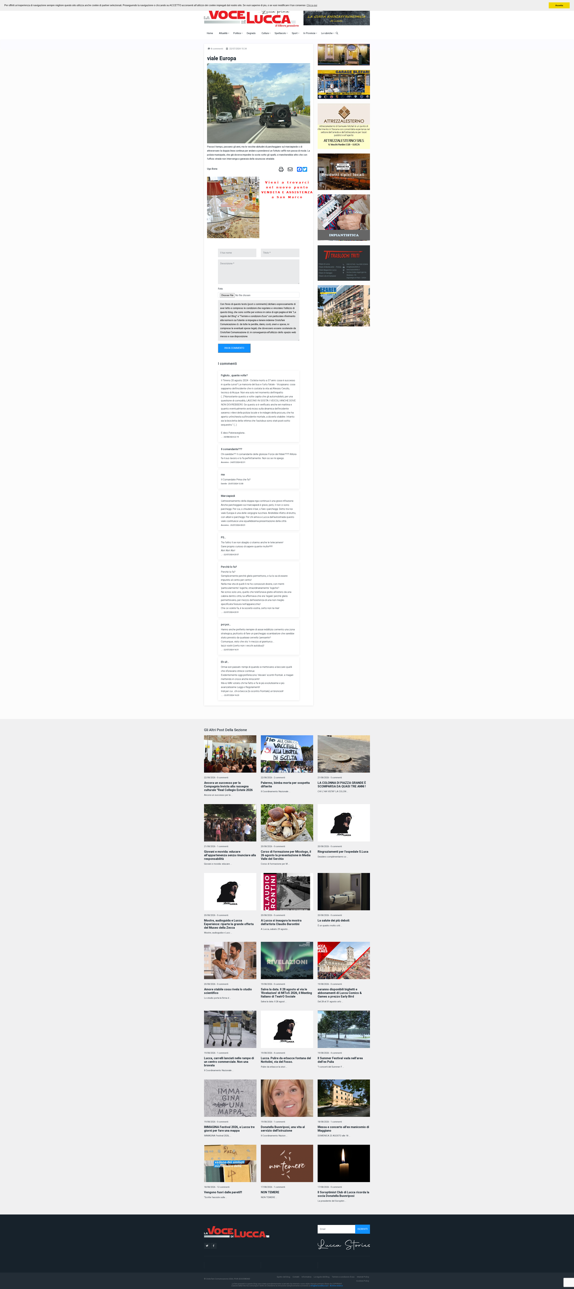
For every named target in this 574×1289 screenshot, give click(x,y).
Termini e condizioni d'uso (343, 1276)
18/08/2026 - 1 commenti (330, 1121)
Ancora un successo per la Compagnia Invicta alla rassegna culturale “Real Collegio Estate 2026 (228, 786)
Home (210, 33)
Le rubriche (327, 33)
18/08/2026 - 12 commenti (216, 1187)
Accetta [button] (559, 5)
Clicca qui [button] (312, 5)
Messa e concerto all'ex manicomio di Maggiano (343, 1129)
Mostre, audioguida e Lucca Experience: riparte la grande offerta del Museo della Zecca (229, 924)
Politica (237, 33)
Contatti (296, 1276)
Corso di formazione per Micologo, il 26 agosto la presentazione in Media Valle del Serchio (286, 855)
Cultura (265, 33)
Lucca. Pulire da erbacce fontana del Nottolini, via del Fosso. (286, 1060)
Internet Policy (363, 1276)
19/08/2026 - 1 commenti (216, 1053)
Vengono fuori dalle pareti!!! (223, 1192)
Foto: (220, 289)
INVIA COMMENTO (234, 348)
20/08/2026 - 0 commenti (273, 846)
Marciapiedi (228, 496)
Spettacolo (281, 33)
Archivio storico (336, 1285)
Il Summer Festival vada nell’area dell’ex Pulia (340, 1060)
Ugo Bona (212, 169)
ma (223, 475)
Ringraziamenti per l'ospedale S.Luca (343, 852)
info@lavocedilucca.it (319, 1285)
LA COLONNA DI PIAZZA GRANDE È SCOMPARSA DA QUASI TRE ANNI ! (342, 785)
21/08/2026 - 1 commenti (216, 846)
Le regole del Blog (321, 1276)
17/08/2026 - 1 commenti (273, 1187)
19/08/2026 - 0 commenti (273, 984)
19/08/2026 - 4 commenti (273, 1053)
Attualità (223, 33)
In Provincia (309, 33)
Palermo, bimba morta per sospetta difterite (285, 785)
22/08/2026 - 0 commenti (216, 777)
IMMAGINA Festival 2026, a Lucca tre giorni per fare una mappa (229, 1129)
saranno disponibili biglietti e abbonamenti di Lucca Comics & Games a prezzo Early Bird (340, 993)
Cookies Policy (362, 1280)
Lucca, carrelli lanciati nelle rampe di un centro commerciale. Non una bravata (229, 1062)
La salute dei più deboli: (334, 920)
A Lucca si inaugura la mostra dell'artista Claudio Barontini (281, 922)
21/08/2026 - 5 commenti (330, 777)
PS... (223, 537)
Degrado (251, 33)
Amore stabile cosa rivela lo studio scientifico (228, 991)
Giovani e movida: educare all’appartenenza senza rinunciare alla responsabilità (230, 855)
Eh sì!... (225, 662)
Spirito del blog (283, 1276)
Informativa (306, 1276)
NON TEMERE (270, 1192)
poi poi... (226, 625)
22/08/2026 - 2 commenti (273, 777)
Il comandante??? (231, 449)
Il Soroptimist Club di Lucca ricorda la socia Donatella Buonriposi (343, 1194)
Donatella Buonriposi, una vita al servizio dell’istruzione (283, 1129)
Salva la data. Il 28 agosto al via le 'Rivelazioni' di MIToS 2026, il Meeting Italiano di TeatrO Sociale (286, 993)
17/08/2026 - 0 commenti (330, 1187)
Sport (295, 33)
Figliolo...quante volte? (234, 375)
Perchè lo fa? (229, 567)
